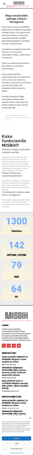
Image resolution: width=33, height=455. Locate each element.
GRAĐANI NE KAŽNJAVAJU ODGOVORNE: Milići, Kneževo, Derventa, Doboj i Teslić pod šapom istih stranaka (14, 371)
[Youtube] (19, 346)
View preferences (16, 449)
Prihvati (16, 438)
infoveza (4, 378)
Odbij (16, 443)
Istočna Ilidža (5, 391)
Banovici (4, 364)
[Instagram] (9, 346)
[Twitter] (14, 346)
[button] (30, 418)
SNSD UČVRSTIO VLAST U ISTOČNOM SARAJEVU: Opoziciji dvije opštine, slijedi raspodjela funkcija (15, 384)
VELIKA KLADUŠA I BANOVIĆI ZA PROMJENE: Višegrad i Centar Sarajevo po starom (15, 359)
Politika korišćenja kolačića (16, 452)
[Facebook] (4, 346)
